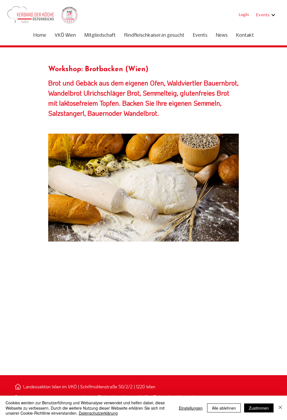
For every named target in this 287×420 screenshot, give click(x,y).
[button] (65, 35)
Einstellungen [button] (191, 408)
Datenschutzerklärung (98, 413)
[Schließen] (280, 408)
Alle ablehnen (224, 408)
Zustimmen (259, 408)
